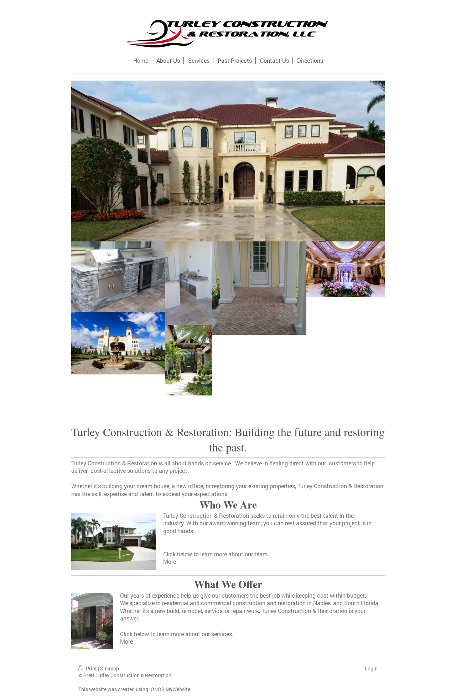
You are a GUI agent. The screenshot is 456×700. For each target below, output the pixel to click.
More (169, 561)
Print (91, 668)
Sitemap (109, 668)
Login (371, 668)
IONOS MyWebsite (169, 689)
